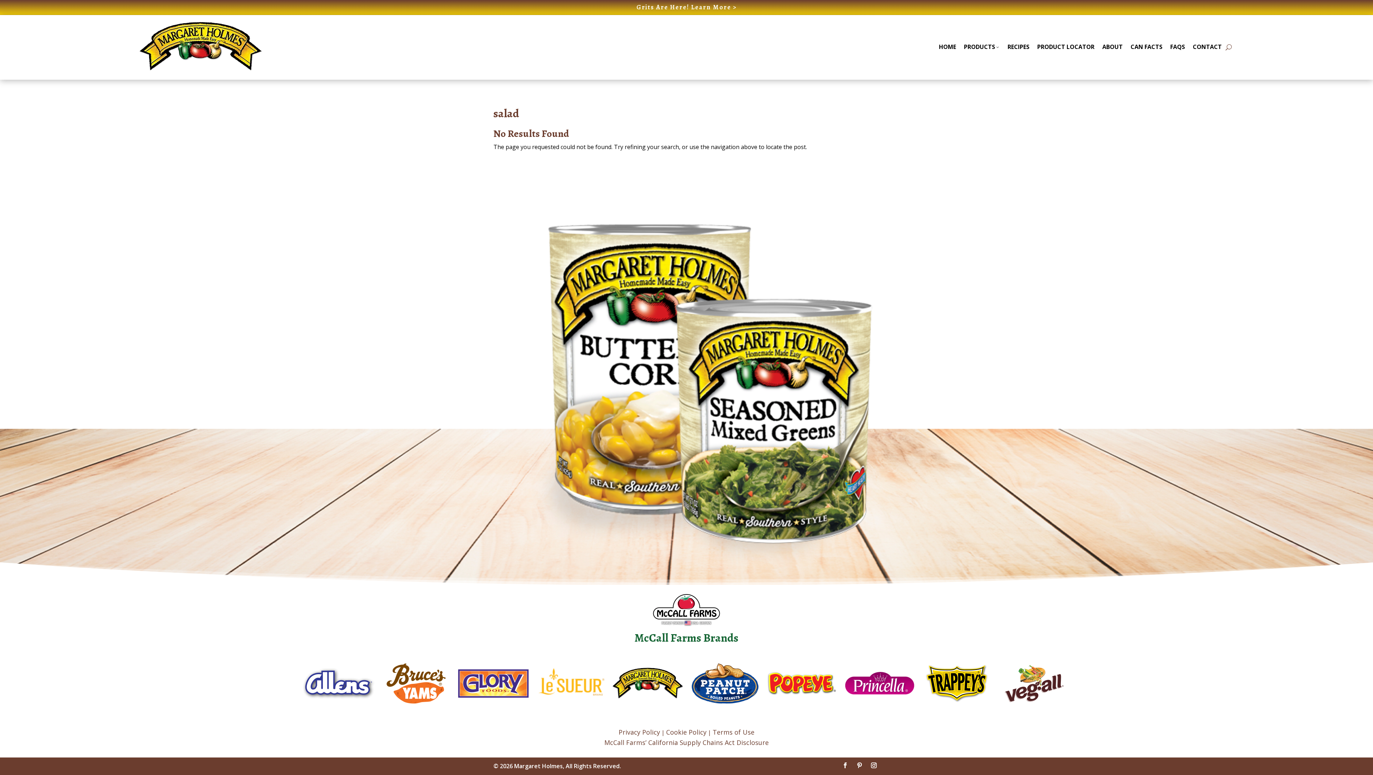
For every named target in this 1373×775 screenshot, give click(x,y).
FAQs (1177, 47)
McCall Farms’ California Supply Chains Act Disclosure (686, 742)
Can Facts (1146, 47)
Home (947, 47)
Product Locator (1065, 47)
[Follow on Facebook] (845, 765)
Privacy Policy (639, 732)
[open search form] (1229, 47)
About (1112, 47)
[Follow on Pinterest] (859, 765)
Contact (1207, 47)
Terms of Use (733, 732)
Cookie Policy (686, 732)
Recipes (1018, 47)
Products (979, 47)
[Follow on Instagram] (874, 765)
